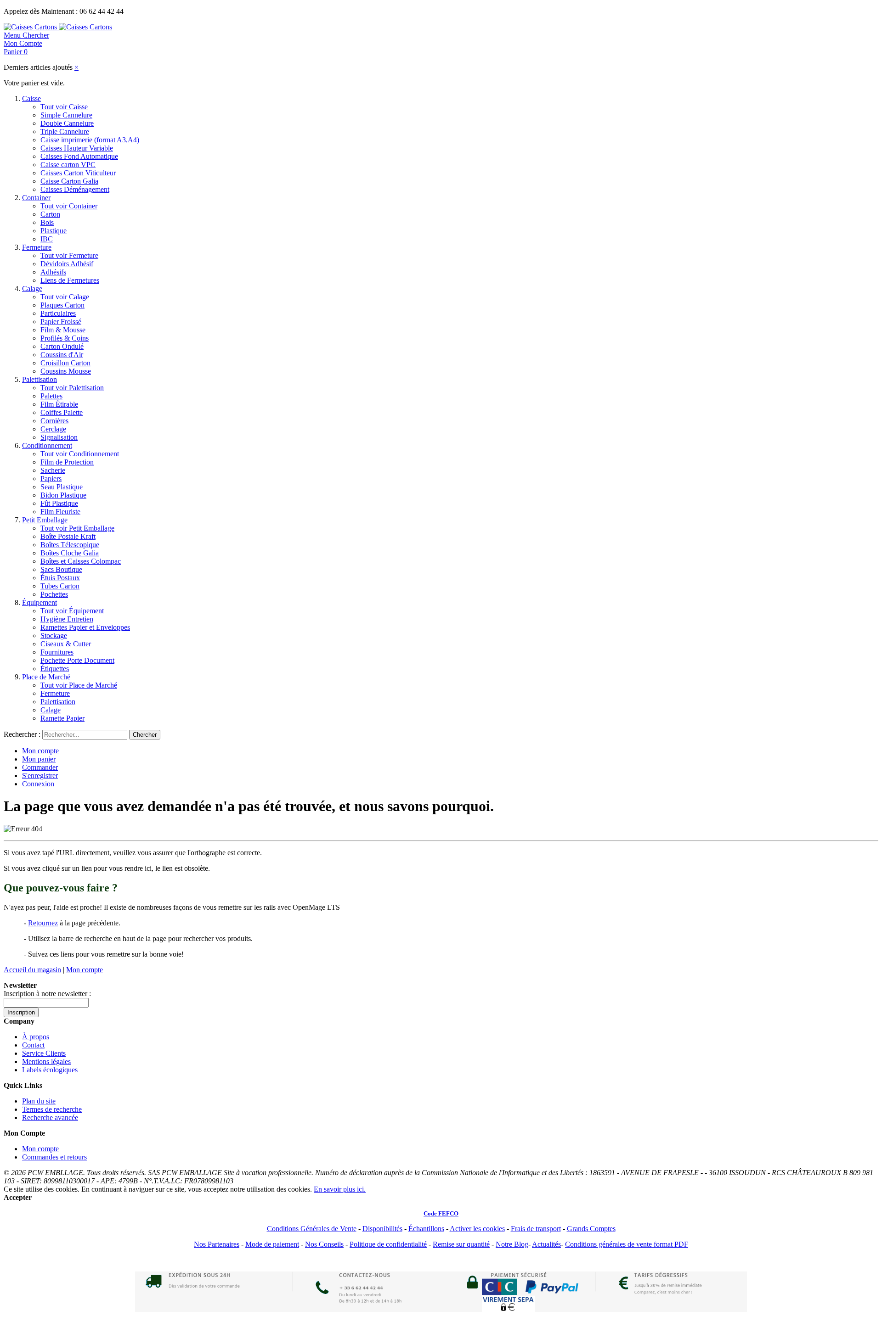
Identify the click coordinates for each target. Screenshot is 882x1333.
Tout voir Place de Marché (78, 685)
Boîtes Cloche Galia (69, 553)
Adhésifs (53, 272)
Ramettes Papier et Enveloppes (85, 627)
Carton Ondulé (62, 346)
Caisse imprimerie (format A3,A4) (89, 140)
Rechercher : (22, 734)
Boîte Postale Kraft (68, 536)
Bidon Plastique (63, 495)
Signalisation (59, 437)
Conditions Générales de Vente (311, 1228)
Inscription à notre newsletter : (47, 993)
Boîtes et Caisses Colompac (80, 561)
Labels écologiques (50, 1070)
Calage (32, 288)
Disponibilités (382, 1228)
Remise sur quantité (461, 1244)
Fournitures (57, 652)
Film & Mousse (62, 330)
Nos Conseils (324, 1244)
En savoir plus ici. (340, 1189)
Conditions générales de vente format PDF (626, 1244)
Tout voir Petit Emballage (77, 528)
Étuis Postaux (60, 578)
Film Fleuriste (60, 511)
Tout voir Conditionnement (79, 454)
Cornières (54, 421)
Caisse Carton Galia (69, 181)
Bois (47, 222)
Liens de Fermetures (69, 280)
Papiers (51, 478)
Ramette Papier (62, 718)
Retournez (43, 923)
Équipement (39, 602)
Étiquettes (54, 668)
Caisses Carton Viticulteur (78, 173)
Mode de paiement (272, 1244)
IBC (46, 239)
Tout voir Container (68, 206)
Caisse (31, 98)
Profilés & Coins (64, 338)
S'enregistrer (40, 775)
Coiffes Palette (61, 412)
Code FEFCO (441, 1213)
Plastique (53, 231)
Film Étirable (59, 404)
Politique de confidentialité (388, 1244)
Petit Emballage (45, 520)
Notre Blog (512, 1244)
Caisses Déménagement (74, 189)
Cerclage (53, 429)
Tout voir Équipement (72, 611)
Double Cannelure (67, 123)
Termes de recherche (52, 1109)
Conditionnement (47, 445)
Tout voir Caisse (64, 107)
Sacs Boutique (61, 569)
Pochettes (54, 594)
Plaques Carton (62, 305)
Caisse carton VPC (68, 164)
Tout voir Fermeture (69, 255)
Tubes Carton (59, 586)
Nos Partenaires (216, 1244)
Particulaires (58, 313)
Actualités (546, 1244)
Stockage (53, 635)
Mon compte (40, 751)
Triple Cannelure (64, 131)
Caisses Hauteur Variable (76, 148)
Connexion (38, 784)
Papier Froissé (60, 321)
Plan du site (39, 1101)
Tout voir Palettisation (72, 388)
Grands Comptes (591, 1228)
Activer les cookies (477, 1228)
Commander (40, 767)
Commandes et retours (54, 1157)
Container (36, 198)
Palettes (51, 396)
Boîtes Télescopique (69, 545)
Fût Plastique (59, 503)
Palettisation (39, 379)
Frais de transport (536, 1228)
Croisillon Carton (65, 363)
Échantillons (426, 1228)
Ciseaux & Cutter (65, 644)
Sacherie (52, 470)
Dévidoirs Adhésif (66, 264)
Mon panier (39, 759)
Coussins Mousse (65, 371)
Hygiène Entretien (66, 619)
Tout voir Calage (64, 297)
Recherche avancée (50, 1117)
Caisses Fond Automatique (79, 156)
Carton (50, 214)
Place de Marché (46, 677)
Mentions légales (46, 1061)
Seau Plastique (61, 487)
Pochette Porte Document (77, 660)
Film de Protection (67, 462)
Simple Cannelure (66, 115)
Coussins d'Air (61, 354)
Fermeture (36, 247)
